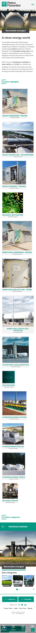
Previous (3, 527)
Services (32, 629)
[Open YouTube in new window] (22, 605)
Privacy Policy (8, 608)
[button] (26, 599)
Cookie (16, 608)
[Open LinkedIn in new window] (25, 605)
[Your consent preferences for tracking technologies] (33, 630)
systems (23, 629)
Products (13, 629)
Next (33, 589)
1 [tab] (17, 589)
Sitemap (29, 608)
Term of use (22, 608)
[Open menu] (32, 4)
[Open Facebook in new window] (18, 605)
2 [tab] (19, 589)
